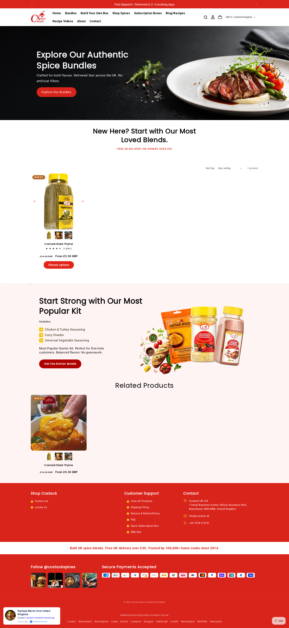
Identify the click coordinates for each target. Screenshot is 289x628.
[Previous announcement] (32, 4)
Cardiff (174, 621)
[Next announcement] (257, 4)
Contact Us (41, 501)
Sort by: (210, 168)
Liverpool (135, 621)
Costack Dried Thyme (58, 244)
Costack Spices (139, 602)
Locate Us (41, 507)
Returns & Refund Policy (145, 513)
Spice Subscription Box (145, 525)
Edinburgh (162, 621)
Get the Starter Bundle (60, 364)
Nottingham (188, 621)
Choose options (58, 265)
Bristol (124, 621)
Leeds (114, 621)
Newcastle (216, 621)
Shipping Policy (140, 507)
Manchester (85, 621)
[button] (205, 17)
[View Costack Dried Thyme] (59, 201)
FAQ (133, 519)
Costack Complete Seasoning (40, 618)
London (71, 621)
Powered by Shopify (156, 602)
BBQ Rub (136, 532)
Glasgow (149, 621)
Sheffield (202, 621)
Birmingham (101, 621)
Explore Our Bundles (56, 92)
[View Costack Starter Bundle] (201, 329)
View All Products (141, 501)
